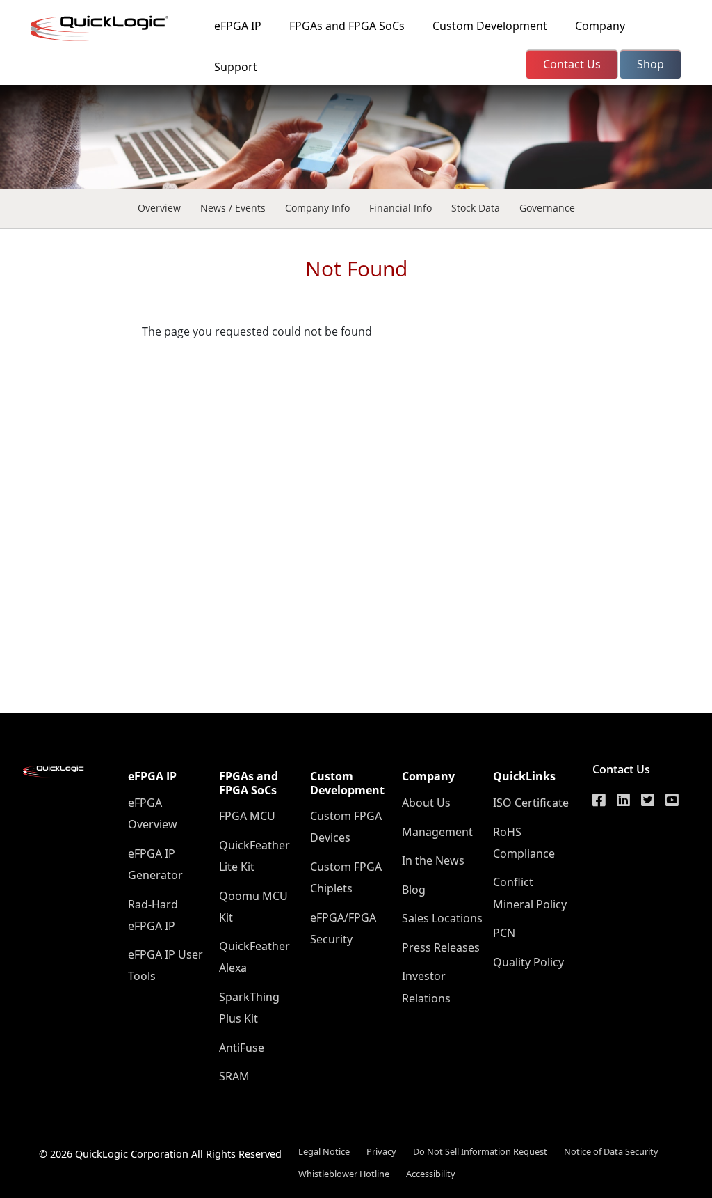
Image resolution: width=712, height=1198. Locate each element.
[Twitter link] (647, 799)
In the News (433, 860)
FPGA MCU (247, 815)
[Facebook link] (599, 799)
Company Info (317, 207)
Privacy (381, 1151)
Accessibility (430, 1173)
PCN (504, 932)
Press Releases (441, 947)
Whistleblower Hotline (343, 1173)
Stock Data (475, 207)
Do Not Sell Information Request (480, 1151)
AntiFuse (241, 1047)
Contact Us (621, 769)
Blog (414, 889)
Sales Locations (442, 918)
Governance (547, 207)
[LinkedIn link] (623, 799)
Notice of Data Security (611, 1151)
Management (437, 832)
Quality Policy (528, 962)
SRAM (234, 1076)
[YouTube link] (672, 799)
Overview (159, 207)
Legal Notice (324, 1151)
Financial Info (400, 207)
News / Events (233, 207)
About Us (426, 802)
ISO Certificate (531, 802)
